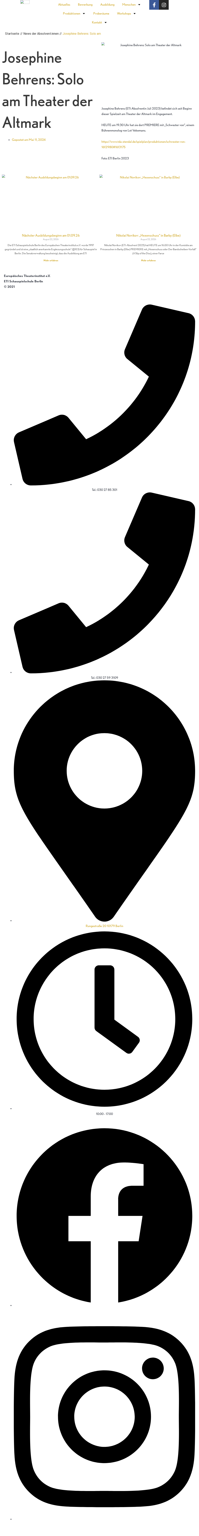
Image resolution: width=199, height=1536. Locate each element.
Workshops (124, 13)
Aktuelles (64, 4)
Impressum (12, 292)
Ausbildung (107, 4)
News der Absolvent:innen (41, 33)
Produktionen (71, 13)
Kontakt (97, 22)
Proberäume (101, 13)
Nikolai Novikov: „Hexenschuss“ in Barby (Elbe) (148, 235)
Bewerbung (85, 4)
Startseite (12, 33)
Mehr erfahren (51, 260)
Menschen (129, 4)
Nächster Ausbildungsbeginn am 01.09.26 (51, 235)
